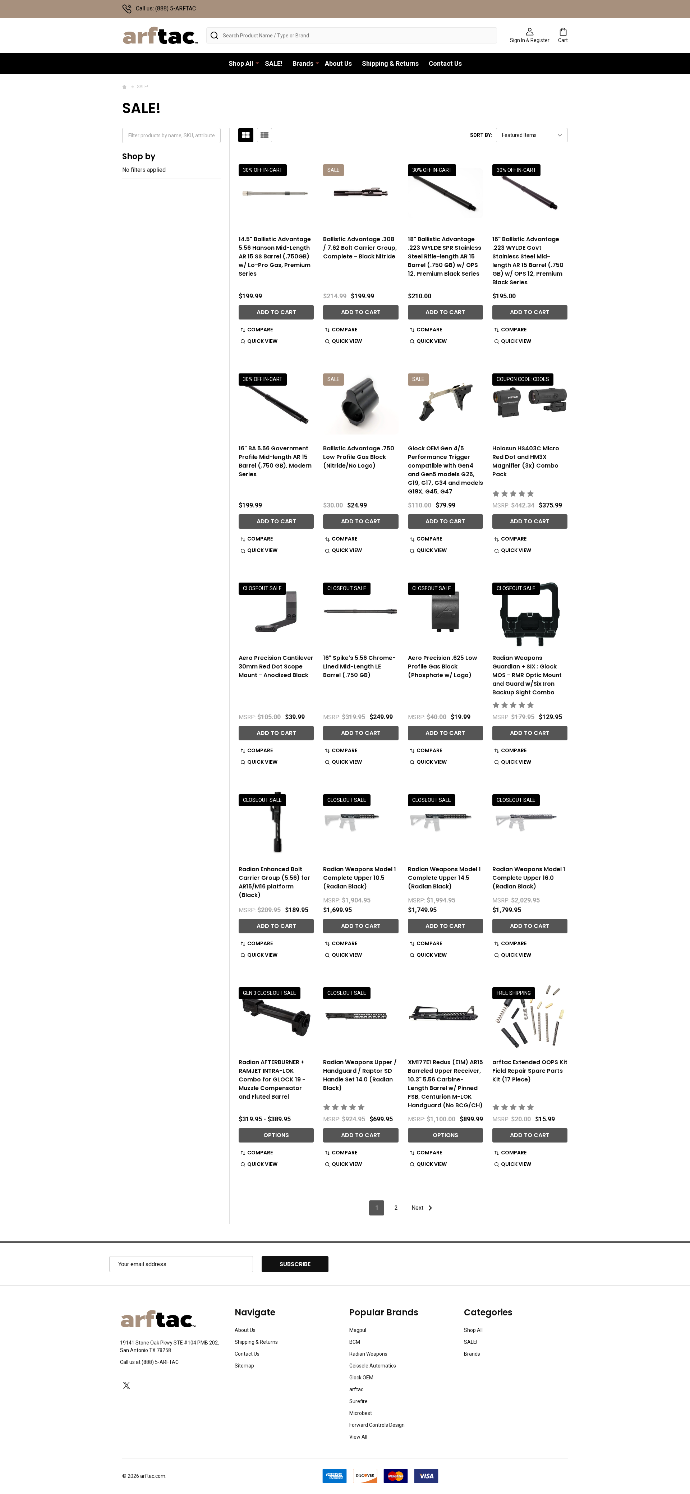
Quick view (262, 341)
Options (276, 1135)
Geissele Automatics (372, 1366)
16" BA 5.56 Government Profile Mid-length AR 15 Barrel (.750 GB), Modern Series (275, 461)
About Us (338, 63)
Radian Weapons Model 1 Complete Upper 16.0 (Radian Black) (528, 878)
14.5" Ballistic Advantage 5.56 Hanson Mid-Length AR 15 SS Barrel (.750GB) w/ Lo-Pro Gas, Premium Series (275, 256)
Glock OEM (361, 1377)
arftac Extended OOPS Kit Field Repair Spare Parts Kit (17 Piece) (529, 1071)
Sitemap (244, 1366)
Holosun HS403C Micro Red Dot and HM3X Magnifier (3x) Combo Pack (525, 461)
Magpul (357, 1330)
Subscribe (295, 1264)
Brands (303, 63)
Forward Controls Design (377, 1425)
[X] (126, 1385)
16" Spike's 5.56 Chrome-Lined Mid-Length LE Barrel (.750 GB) (359, 666)
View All (358, 1437)
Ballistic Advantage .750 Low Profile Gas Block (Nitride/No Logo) (358, 457)
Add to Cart (276, 312)
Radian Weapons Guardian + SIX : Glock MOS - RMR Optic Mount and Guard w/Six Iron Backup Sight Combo (527, 675)
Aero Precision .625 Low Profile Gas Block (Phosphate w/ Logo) (442, 666)
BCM (354, 1342)
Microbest (360, 1413)
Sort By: (481, 135)
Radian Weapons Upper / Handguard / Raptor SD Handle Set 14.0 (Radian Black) (360, 1075)
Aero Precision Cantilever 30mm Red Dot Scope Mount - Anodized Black (276, 666)
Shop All (241, 63)
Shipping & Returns (390, 63)
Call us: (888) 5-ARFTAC (166, 8)
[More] (257, 63)
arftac (356, 1389)
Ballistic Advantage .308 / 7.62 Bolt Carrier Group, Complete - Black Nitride (360, 248)
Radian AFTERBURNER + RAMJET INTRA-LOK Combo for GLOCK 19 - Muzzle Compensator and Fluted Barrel (272, 1079)
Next (418, 1207)
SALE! (273, 63)
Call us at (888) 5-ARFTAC (149, 1362)
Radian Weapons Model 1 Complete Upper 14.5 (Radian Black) (444, 878)
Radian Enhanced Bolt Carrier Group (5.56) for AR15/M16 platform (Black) (274, 882)
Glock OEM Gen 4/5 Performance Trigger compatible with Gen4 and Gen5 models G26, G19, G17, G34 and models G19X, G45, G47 (445, 470)
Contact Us (445, 63)
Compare (260, 329)
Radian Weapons (368, 1354)
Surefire (358, 1401)
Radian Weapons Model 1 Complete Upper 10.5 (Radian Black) (359, 878)
